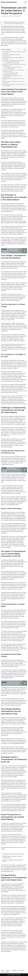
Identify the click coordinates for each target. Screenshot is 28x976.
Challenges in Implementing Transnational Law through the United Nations (14, 65)
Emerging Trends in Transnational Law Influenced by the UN (13, 79)
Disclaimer (14, 970)
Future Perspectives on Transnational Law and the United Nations (13, 82)
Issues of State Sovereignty (9, 68)
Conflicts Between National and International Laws (13, 67)
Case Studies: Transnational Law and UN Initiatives (13, 60)
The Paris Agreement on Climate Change (12, 61)
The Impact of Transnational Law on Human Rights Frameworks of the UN (13, 71)
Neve (8, 974)
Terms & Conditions (5, 972)
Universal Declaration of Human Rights (11, 72)
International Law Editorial (7, 16)
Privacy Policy (22, 970)
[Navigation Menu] (25, 2)
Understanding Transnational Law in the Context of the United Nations (14, 52)
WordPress (18, 974)
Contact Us (8, 970)
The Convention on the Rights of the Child (12, 63)
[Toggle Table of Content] (24, 50)
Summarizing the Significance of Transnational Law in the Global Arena (14, 85)
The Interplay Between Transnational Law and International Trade (12, 76)
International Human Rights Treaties (11, 74)
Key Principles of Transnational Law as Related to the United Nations (14, 58)
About (2, 970)
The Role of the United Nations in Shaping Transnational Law (11, 55)
